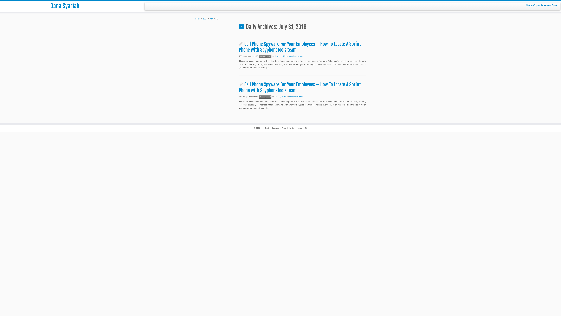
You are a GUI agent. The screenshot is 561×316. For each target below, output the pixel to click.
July (211, 18)
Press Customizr (288, 128)
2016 (205, 18)
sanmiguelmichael (296, 56)
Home (197, 18)
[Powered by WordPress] (306, 127)
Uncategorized (265, 56)
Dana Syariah (64, 5)
